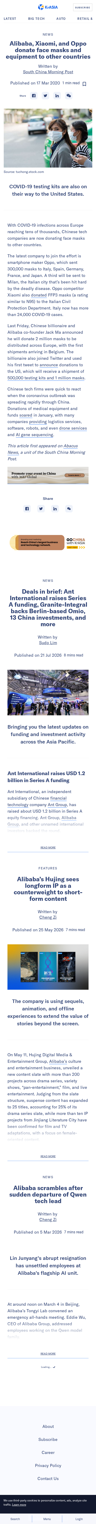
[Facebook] (34, 95)
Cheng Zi (48, 917)
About (48, 1472)
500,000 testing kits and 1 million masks (45, 377)
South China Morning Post (48, 71)
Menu (47, 1519)
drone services (73, 428)
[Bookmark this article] (84, 84)
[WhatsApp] (68, 95)
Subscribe (48, 1485)
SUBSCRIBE (82, 7)
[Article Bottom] (48, 475)
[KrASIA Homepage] (48, 7)
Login (79, 1519)
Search (15, 1519)
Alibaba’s (58, 1061)
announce (49, 364)
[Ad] (48, 543)
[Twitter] (45, 95)
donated (39, 295)
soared (25, 415)
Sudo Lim (48, 642)
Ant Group (57, 804)
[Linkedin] (57, 95)
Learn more (19, 1504)
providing (38, 421)
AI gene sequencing (34, 434)
